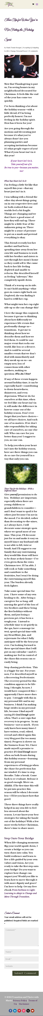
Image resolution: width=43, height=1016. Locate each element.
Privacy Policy (20, 1000)
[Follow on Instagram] (23, 1010)
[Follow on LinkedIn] (15, 1010)
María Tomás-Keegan (13, 48)
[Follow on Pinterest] (19, 1010)
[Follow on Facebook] (10, 1010)
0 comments (33, 51)
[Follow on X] (28, 1010)
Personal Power (21, 51)
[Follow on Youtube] (32, 1010)
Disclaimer (24, 1004)
